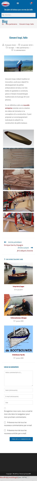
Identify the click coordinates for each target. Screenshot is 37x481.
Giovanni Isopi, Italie (26, 24)
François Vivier (10, 45)
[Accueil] (3, 24)
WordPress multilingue (9, 477)
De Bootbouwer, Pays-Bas (18, 355)
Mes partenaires (23, 48)
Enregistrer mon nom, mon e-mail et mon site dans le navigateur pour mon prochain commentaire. (18, 414)
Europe (11, 48)
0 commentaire (19, 50)
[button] (17, 3)
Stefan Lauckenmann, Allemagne (19, 318)
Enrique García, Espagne (18, 286)
